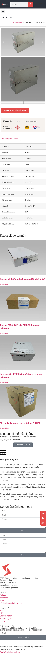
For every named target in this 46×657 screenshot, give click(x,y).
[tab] (10, 138)
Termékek (19, 22)
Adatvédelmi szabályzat (10, 652)
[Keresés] (30, 4)
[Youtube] (10, 17)
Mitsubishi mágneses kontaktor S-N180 (20, 423)
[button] (3, 11)
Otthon (12, 22)
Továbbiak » (5, 284)
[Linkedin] (2, 17)
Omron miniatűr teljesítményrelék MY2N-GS (22, 279)
